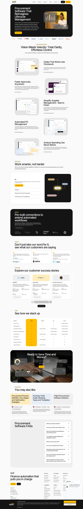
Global (54, 488)
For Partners (64, 478)
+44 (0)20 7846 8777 (15, 494)
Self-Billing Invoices (46, 493)
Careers (64, 488)
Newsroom (64, 490)
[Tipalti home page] (14, 2)
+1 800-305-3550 (14, 492)
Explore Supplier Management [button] (48, 113)
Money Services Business (57, 493)
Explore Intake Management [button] (48, 72)
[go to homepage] (12, 473)
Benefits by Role (56, 478)
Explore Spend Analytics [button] (48, 151)
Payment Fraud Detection (57, 490)
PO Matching (46, 491)
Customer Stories (56, 481)
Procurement (46, 478)
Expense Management (47, 480)
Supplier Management (47, 488)
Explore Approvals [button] (18, 92)
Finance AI (55, 487)
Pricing (64, 481)
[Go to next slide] (50, 302)
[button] (58, 1)
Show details (19, 507)
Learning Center (65, 475)
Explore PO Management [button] (19, 132)
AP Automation (46, 475)
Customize (69, 504)
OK (69, 501)
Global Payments (46, 496)
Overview (45, 487)
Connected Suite (46, 481)
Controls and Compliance (57, 491)
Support (64, 480)
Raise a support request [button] (14, 499)
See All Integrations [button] (19, 227)
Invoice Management (47, 490)
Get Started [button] (41, 366)
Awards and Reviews (56, 480)
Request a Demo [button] (18, 32)
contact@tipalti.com (13, 491)
